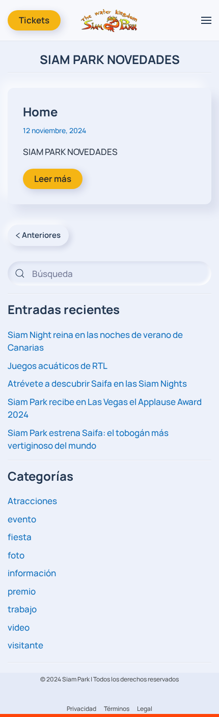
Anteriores (41, 235)
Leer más (52, 178)
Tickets (34, 20)
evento (22, 519)
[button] (206, 20)
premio (22, 591)
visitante (25, 645)
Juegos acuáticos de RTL (57, 365)
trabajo (22, 609)
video (19, 627)
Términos (116, 708)
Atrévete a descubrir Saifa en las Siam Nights (97, 383)
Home (40, 111)
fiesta (20, 537)
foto (16, 555)
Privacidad (81, 708)
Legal (144, 708)
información (32, 573)
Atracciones (32, 501)
